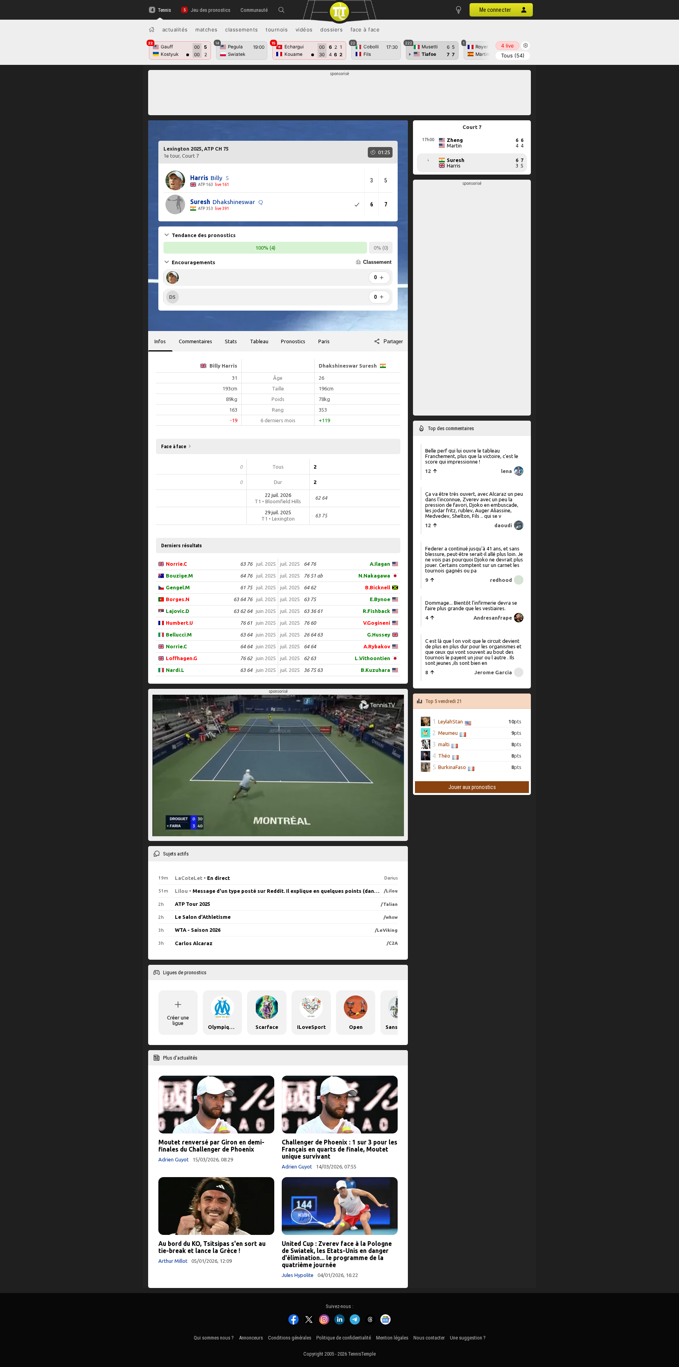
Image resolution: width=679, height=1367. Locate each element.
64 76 (246, 575)
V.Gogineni (376, 623)
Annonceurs (251, 1338)
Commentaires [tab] (195, 341)
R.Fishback (376, 611)
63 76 (246, 564)
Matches (206, 29)
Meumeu (448, 733)
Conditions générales (289, 1338)
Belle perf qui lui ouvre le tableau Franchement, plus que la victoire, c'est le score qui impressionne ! (471, 456)
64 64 (246, 646)
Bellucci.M (179, 634)
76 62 (246, 658)
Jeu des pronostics (210, 10)
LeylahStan (450, 721)
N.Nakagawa (374, 575)
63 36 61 (313, 611)
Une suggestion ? (468, 1338)
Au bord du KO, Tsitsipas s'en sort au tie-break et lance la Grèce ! (212, 1247)
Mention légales (392, 1338)
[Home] (151, 29)
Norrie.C (176, 564)
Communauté (254, 10)
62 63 (310, 658)
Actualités (175, 29)
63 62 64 (242, 611)
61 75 (246, 587)
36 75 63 (313, 670)
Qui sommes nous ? (214, 1338)
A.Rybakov (376, 646)
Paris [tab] (324, 341)
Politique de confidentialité (343, 1338)
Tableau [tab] (259, 341)
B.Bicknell (377, 587)
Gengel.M (178, 587)
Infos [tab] (160, 341)
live (507, 45)
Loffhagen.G (181, 658)
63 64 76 (242, 599)
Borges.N (177, 599)
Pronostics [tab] (293, 341)
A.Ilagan (380, 564)
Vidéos (304, 29)
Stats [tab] (231, 341)
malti (444, 744)
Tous (513, 55)
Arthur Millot (172, 1261)
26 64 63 (313, 634)
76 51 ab (313, 575)
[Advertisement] (340, 94)
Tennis (164, 10)
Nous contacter (429, 1338)
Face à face (365, 29)
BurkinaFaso (452, 767)
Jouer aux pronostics (472, 787)
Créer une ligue (178, 1020)
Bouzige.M (179, 575)
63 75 (310, 599)
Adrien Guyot (173, 1159)
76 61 (246, 623)
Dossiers (331, 29)
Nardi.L (175, 670)
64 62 (310, 587)
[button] (281, 10)
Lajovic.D (177, 611)
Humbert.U (179, 623)
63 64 (246, 634)
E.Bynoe (380, 599)
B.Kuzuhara (375, 670)
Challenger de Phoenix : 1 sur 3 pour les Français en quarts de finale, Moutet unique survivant (339, 1149)
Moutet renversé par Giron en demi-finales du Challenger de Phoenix (211, 1146)
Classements (241, 29)
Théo (444, 755)
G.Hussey (378, 634)
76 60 (310, 623)
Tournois (277, 29)
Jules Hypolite (298, 1275)
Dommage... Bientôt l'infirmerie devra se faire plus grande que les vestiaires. (471, 605)
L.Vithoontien (372, 658)
